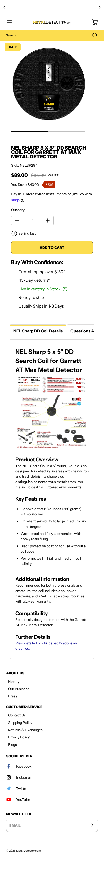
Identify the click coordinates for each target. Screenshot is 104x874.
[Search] (92, 35)
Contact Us (17, 715)
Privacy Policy (19, 737)
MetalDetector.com (28, 851)
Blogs (12, 744)
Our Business (18, 689)
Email (15, 825)
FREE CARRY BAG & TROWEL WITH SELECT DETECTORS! (52, 7)
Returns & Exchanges (25, 730)
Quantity (18, 210)
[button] (11, 22)
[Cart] (92, 22)
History (13, 681)
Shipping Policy (20, 722)
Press (12, 696)
